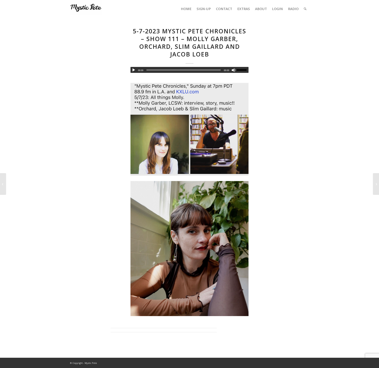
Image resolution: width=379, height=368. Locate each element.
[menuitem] (186, 9)
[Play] (134, 70)
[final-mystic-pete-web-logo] (86, 9)
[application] (189, 70)
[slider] (243, 70)
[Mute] (233, 70)
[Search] (305, 9)
